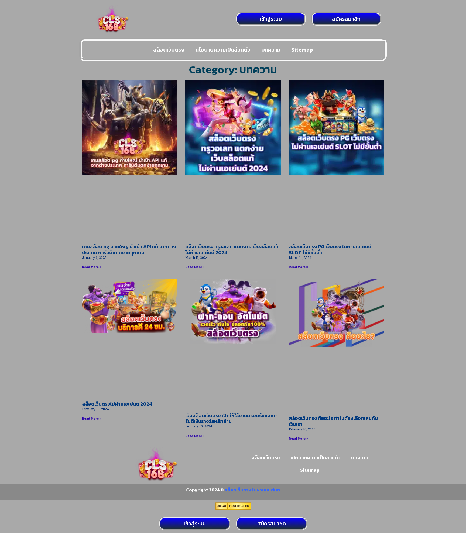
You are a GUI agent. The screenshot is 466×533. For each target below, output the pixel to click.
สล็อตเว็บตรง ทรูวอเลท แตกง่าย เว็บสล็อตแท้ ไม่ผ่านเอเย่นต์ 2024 (231, 249)
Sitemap (302, 50)
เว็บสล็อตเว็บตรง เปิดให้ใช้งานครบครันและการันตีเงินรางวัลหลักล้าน (231, 418)
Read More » (92, 266)
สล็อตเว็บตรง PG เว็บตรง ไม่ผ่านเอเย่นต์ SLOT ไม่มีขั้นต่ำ (330, 249)
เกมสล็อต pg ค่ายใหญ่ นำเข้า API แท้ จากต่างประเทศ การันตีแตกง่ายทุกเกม (129, 249)
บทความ (270, 50)
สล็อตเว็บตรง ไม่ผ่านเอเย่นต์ (252, 490)
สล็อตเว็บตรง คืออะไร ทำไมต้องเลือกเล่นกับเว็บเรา (333, 421)
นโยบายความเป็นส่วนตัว (223, 50)
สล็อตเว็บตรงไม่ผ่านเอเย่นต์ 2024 (117, 404)
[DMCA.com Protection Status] (233, 508)
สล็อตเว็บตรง (168, 50)
